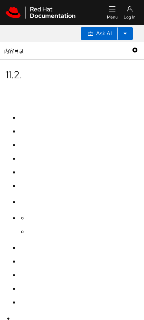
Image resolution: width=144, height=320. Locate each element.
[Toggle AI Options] (125, 33)
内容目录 (14, 50)
